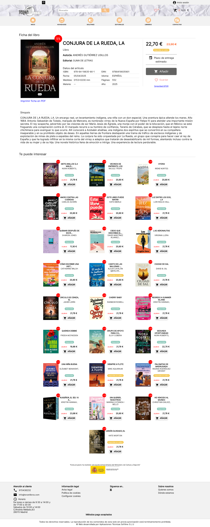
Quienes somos (165, 489)
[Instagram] (43, 2)
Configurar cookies (71, 496)
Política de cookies (71, 493)
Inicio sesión (183, 2)
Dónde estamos (166, 493)
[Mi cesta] (175, 10)
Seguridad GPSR (161, 86)
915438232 (25, 490)
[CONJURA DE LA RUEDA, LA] (40, 69)
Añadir (163, 71)
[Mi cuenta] (174, 2)
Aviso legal (67, 489)
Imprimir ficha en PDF (33, 100)
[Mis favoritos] (156, 10)
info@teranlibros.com (29, 494)
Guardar (163, 79)
